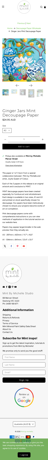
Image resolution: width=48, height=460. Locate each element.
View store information (13, 165)
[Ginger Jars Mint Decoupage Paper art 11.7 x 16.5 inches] (23, 60)
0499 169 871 (12, 303)
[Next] (31, 85)
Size (4, 126)
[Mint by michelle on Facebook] (7, 287)
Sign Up (24, 380)
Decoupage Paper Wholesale (28, 28)
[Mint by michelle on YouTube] (15, 287)
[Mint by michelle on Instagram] (9, 287)
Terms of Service (10, 323)
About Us (7, 329)
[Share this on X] (4, 246)
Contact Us (8, 332)
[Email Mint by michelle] (4, 287)
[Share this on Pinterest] (17, 246)
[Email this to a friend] (23, 246)
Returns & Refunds (11, 317)
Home (9, 28)
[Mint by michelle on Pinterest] (12, 287)
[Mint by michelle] (24, 7)
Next (28, 23)
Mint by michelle (27, 431)
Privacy (6, 320)
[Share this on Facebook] (11, 246)
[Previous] (17, 85)
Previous (21, 23)
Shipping (7, 315)
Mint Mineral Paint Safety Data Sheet (19, 326)
